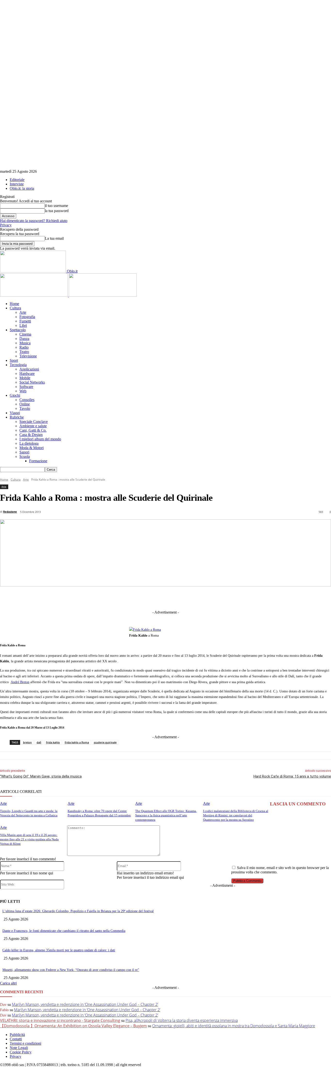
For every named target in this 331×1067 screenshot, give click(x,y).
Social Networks (32, 382)
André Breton (20, 682)
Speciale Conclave (33, 421)
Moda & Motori (31, 448)
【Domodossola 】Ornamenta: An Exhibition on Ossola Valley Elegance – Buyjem (73, 1025)
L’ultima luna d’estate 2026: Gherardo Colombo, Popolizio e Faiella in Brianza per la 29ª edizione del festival (78, 911)
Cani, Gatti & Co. (33, 430)
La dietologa (29, 443)
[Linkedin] (141, 598)
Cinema (25, 334)
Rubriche (17, 417)
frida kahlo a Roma (77, 742)
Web (22, 391)
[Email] (212, 598)
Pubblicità (17, 1035)
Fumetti (25, 321)
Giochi (15, 395)
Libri (23, 325)
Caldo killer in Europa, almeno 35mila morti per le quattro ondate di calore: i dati (58, 950)
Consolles (26, 400)
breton (27, 742)
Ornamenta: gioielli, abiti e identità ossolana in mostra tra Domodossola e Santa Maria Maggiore (233, 1025)
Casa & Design (31, 435)
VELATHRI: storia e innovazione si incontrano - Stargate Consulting (60, 1020)
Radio (24, 347)
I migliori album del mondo (40, 439)
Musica (25, 343)
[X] (123, 598)
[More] (266, 598)
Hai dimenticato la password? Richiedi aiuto (33, 221)
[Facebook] (105, 598)
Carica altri (8, 983)
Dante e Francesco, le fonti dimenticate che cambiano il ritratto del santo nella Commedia (63, 931)
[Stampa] (230, 598)
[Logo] (34, 295)
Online (24, 404)
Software (26, 387)
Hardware (27, 373)
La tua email (54, 238)
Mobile (24, 378)
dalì (39, 742)
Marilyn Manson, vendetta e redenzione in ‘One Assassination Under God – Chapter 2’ (85, 1004)
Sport (14, 360)
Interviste (17, 184)
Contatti (16, 1039)
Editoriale (17, 180)
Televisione (28, 356)
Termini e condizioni (25, 1043)
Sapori (24, 452)
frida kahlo (53, 742)
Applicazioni (29, 369)
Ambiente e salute (33, 426)
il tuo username (56, 206)
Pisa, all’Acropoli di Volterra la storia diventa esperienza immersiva (182, 1020)
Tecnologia (18, 365)
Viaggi (15, 413)
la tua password (57, 211)
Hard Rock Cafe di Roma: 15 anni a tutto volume (292, 776)
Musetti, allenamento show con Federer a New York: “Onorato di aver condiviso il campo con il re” (70, 970)
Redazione (10, 511)
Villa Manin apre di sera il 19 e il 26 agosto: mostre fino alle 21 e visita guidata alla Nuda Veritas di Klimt (29, 839)
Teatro (24, 352)
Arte (22, 312)
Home (14, 304)
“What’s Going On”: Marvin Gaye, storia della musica (41, 776)
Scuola (24, 456)
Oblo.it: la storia (22, 188)
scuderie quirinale (105, 742)
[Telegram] (158, 598)
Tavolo (24, 408)
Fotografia (27, 317)
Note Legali (19, 1048)
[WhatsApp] (194, 598)
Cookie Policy (21, 1052)
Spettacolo (18, 330)
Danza (24, 339)
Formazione (38, 461)
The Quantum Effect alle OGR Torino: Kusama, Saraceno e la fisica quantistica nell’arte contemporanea (166, 815)
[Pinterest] (176, 598)
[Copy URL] (248, 598)
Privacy (6, 225)
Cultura (15, 308)
